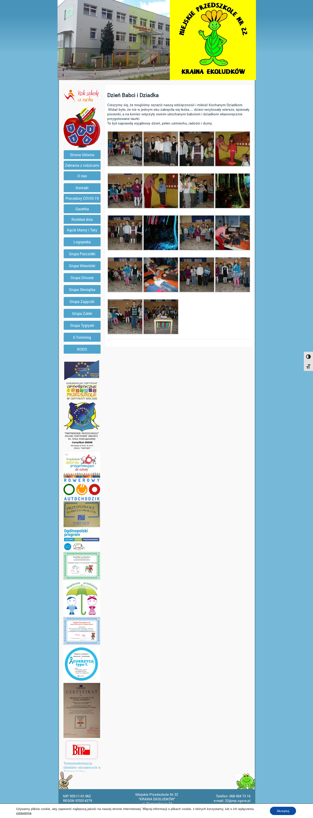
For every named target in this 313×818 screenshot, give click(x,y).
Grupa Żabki (82, 313)
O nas (82, 175)
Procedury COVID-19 (82, 198)
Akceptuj (283, 811)
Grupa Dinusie (82, 277)
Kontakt (82, 187)
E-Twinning (82, 337)
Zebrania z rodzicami (82, 165)
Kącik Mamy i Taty (82, 229)
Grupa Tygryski (82, 325)
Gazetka (82, 208)
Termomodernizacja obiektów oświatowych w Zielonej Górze (82, 767)
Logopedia (82, 241)
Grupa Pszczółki (82, 253)
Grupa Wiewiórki (82, 265)
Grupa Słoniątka (82, 289)
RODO (82, 349)
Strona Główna (82, 154)
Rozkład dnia (82, 219)
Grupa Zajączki (82, 301)
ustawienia (23, 813)
